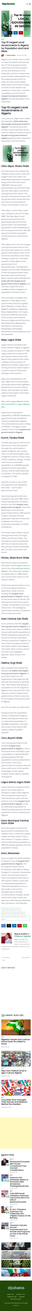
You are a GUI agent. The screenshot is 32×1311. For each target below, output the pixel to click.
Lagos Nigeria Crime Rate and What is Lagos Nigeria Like (15, 404)
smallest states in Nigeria (12, 289)
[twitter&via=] (10, 33)
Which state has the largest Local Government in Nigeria (14, 918)
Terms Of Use (12, 1296)
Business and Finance (16, 1246)
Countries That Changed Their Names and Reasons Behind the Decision (14, 1101)
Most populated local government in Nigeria (13, 913)
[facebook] (5, 33)
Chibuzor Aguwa (11, 55)
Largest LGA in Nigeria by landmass (11, 909)
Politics (12, 1222)
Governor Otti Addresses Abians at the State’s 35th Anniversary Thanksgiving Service (19, 1181)
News (11, 1174)
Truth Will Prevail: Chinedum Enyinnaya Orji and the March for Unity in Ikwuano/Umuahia (19, 1197)
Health (16, 1255)
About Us (10, 1294)
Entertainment (16, 1264)
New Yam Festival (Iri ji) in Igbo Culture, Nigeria (13, 1071)
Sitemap (22, 1296)
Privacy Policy (16, 1299)
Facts (2, 39)
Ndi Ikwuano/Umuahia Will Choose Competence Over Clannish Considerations (20, 1165)
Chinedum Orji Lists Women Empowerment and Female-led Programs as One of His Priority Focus (20, 1230)
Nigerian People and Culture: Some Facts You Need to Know (15, 1041)
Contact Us (20, 1294)
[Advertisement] (16, 1133)
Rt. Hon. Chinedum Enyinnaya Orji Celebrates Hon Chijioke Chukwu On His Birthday (20, 1213)
